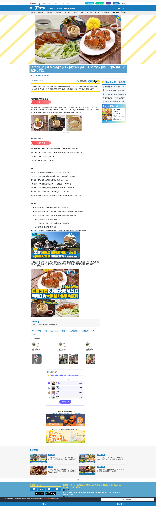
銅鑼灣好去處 (90, 485)
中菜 (92, 331)
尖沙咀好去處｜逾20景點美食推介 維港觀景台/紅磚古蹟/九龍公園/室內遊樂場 (111, 470)
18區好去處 (105, 13)
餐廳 (33, 334)
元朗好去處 (98, 485)
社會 (120, 485)
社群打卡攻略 (101, 3)
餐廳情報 (46, 76)
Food (50, 3)
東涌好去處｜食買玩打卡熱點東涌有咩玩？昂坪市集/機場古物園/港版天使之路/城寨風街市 (62, 458)
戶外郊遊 (51, 455)
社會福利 (78, 487)
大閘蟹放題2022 (74, 331)
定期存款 (72, 8)
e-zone (68, 3)
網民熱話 (65, 492)
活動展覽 (65, 485)
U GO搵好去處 (90, 3)
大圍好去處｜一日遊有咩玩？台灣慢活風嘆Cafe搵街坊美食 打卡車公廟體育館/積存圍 (110, 458)
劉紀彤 (36, 80)
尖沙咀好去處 (81, 485)
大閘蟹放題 (85, 331)
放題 (46, 331)
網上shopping (54, 331)
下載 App (117, 3)
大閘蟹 (40, 331)
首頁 (32, 76)
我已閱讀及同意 (127, 499)
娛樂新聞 (66, 8)
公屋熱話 (59, 8)
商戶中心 (108, 3)
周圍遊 (97, 13)
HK (39, 3)
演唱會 (33, 13)
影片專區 (89, 13)
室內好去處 (101, 455)
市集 (70, 485)
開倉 (74, 485)
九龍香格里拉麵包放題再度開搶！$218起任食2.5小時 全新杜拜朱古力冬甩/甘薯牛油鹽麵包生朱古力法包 (62, 471)
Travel (44, 3)
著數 (33, 331)
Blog (63, 3)
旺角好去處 (114, 485)
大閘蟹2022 (64, 331)
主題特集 (125, 13)
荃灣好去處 (106, 485)
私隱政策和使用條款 (46, 498)
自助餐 (51, 467)
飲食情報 (39, 76)
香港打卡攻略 (115, 13)
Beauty (56, 3)
